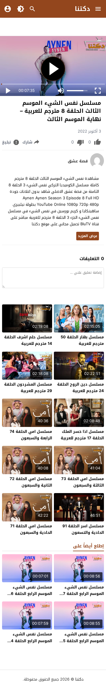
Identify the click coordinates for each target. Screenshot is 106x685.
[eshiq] (97, 166)
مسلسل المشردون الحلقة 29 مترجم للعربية (28, 387)
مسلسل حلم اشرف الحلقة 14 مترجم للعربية (28, 340)
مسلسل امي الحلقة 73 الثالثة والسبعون (82, 482)
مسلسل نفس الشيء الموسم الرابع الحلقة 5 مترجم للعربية (83, 640)
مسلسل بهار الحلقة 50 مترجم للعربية (82, 340)
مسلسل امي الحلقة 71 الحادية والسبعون (31, 529)
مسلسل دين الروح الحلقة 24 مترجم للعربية (80, 387)
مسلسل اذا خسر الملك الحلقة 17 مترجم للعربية (82, 435)
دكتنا (82, 9)
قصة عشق (78, 161)
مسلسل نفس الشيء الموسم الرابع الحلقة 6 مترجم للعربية (31, 593)
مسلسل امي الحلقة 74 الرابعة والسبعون (31, 435)
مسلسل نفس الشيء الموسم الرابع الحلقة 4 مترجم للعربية (31, 640)
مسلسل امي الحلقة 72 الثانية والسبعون (31, 482)
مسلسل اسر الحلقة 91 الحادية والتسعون (83, 529)
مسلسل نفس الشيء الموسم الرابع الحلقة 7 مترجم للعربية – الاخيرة (83, 593)
